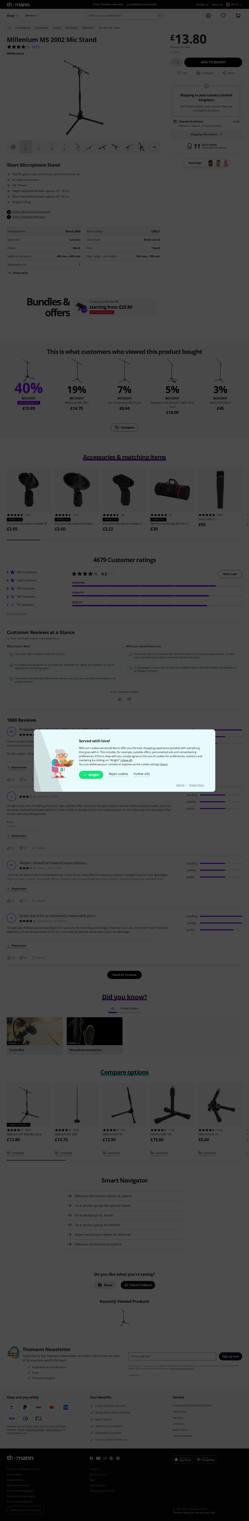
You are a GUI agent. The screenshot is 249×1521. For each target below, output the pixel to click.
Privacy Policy (196, 785)
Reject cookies (118, 774)
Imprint (180, 785)
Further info (142, 774)
